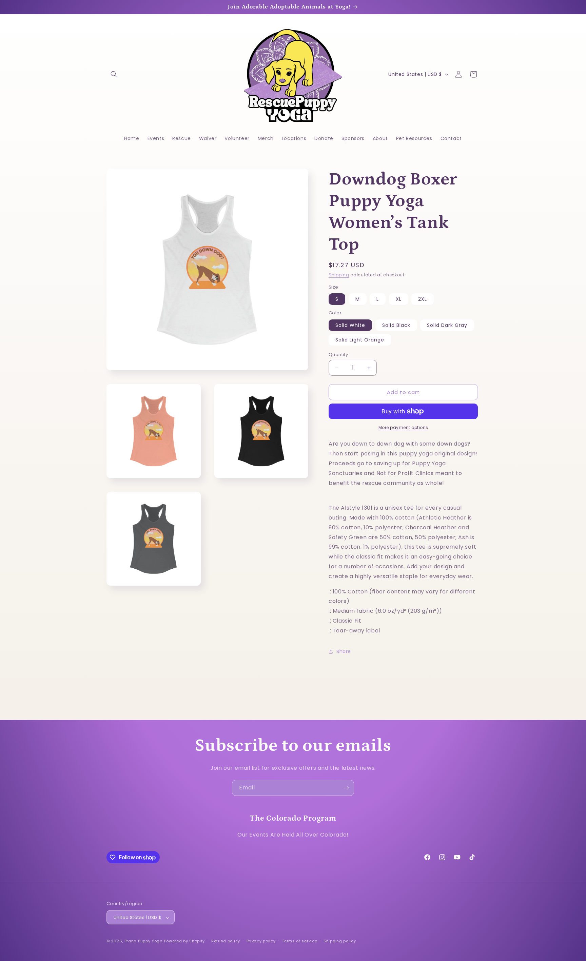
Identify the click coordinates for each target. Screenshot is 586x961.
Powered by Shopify (184, 941)
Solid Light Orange (359, 339)
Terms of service (299, 941)
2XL (422, 299)
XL (399, 299)
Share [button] (343, 651)
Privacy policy (261, 941)
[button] (113, 74)
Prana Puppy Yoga (143, 941)
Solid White (350, 325)
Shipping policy (340, 941)
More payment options (403, 427)
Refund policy (225, 941)
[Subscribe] (346, 788)
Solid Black (396, 325)
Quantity (338, 354)
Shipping (339, 275)
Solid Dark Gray (447, 325)
